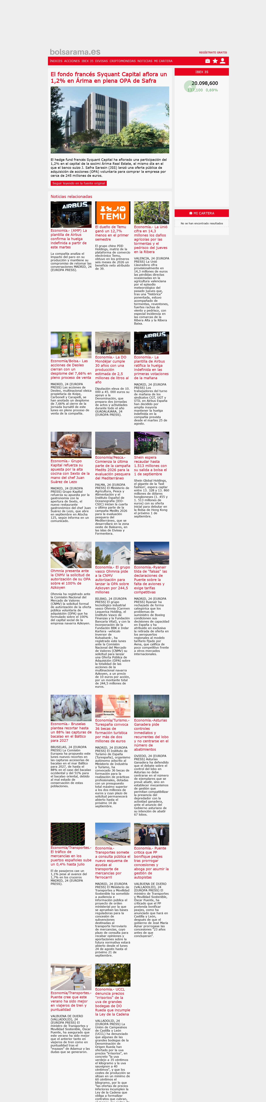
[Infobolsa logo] (75, 52)
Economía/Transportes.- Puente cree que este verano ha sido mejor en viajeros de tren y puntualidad (71, 1001)
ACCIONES (72, 61)
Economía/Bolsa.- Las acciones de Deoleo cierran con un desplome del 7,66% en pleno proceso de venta (71, 369)
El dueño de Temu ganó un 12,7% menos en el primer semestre (112, 233)
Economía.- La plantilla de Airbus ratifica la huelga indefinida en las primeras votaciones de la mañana (151, 367)
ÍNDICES (56, 61)
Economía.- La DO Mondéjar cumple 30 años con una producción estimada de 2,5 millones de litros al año (112, 369)
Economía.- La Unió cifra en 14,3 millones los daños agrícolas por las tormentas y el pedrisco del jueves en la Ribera (151, 239)
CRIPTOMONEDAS (123, 61)
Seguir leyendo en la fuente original (78, 183)
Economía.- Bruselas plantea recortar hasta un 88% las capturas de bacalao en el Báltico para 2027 (71, 732)
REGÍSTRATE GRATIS (213, 52)
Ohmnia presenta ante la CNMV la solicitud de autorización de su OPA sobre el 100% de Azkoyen (70, 579)
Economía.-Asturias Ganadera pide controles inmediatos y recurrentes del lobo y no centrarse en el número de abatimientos (151, 734)
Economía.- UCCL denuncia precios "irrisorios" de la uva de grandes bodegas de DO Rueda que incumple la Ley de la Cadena (112, 1001)
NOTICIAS (145, 61)
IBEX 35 (87, 61)
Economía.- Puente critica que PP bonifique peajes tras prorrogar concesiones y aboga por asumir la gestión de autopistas (151, 862)
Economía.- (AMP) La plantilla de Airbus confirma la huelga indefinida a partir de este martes (69, 238)
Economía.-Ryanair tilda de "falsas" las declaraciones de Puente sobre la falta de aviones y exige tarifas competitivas (150, 579)
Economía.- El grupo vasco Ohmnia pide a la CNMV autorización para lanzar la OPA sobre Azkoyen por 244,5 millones (112, 579)
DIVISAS (101, 61)
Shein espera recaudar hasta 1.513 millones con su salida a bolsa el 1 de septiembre (150, 465)
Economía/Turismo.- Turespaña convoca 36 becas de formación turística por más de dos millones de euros (112, 730)
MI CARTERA (163, 61)
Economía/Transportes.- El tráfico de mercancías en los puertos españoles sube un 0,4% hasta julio (71, 855)
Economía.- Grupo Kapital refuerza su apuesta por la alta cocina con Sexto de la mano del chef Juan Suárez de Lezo (70, 471)
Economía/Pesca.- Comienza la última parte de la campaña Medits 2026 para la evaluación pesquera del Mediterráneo (112, 467)
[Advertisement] (138, 25)
